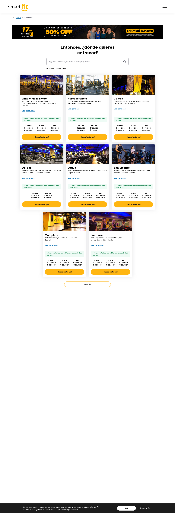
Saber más (145, 508)
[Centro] (133, 85)
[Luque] (87, 154)
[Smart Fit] (18, 7)
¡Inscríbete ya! (42, 137)
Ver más (87, 284)
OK (126, 508)
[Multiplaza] (64, 221)
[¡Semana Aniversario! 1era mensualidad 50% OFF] (87, 32)
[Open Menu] (164, 7)
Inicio (18, 17)
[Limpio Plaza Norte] (41, 85)
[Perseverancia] (87, 85)
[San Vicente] (133, 154)
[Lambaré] (110, 221)
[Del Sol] (41, 154)
